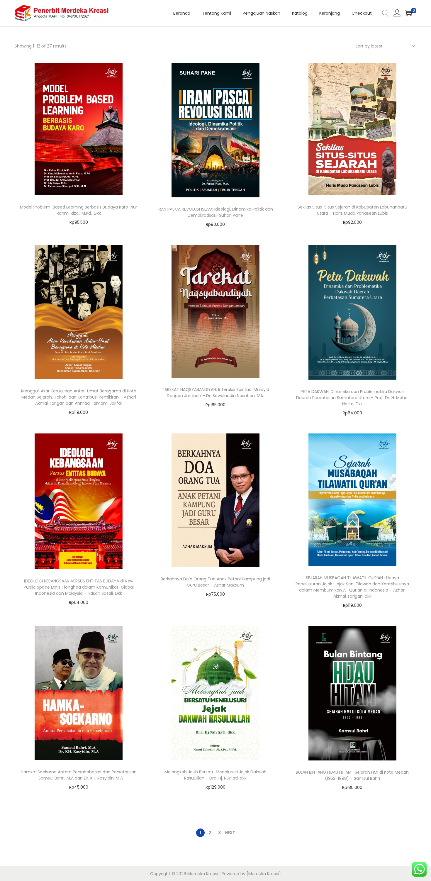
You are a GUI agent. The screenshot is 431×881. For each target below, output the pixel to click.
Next (230, 833)
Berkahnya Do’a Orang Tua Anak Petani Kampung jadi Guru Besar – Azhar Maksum (215, 582)
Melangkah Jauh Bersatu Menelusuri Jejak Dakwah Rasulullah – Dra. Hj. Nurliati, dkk (215, 775)
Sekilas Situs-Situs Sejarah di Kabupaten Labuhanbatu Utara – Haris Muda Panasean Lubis (352, 210)
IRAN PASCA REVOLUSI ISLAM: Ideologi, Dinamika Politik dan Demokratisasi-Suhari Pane (215, 212)
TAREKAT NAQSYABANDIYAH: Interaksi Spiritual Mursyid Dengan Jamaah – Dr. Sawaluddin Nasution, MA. (215, 393)
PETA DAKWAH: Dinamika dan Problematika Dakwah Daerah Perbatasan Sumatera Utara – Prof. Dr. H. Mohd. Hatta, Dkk (352, 398)
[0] (408, 13)
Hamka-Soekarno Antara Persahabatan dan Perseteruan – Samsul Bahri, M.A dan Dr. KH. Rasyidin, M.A (79, 775)
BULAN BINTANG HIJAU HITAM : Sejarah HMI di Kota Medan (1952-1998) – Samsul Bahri (352, 775)
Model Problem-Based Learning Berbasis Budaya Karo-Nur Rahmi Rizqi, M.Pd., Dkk (78, 210)
